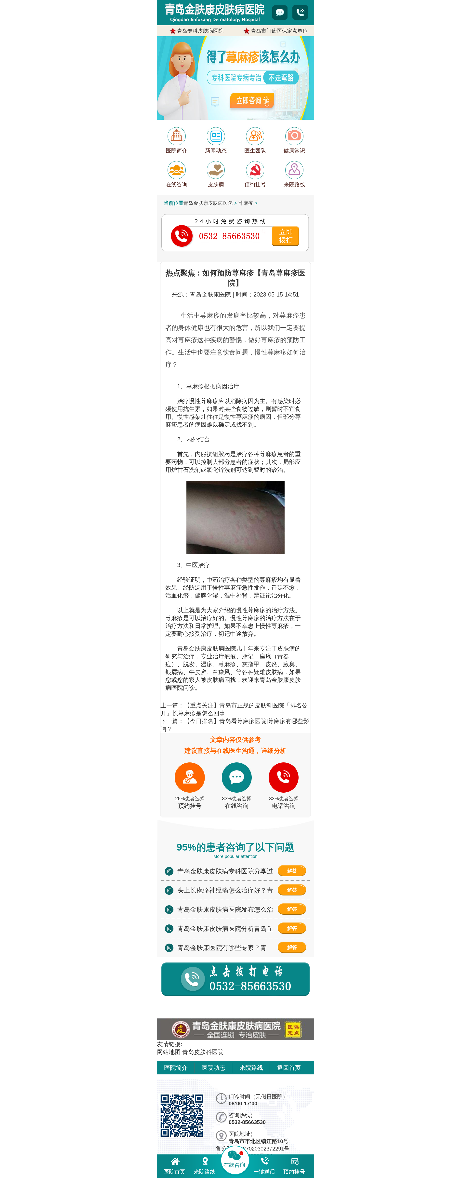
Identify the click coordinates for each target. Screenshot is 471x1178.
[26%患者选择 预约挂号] (190, 758)
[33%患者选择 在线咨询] (237, 758)
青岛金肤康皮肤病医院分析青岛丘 (225, 928)
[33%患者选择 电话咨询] (284, 758)
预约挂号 (294, 1172)
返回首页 (289, 1067)
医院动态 (213, 1067)
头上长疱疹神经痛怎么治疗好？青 (225, 890)
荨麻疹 (245, 203)
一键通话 (264, 1172)
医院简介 (176, 1067)
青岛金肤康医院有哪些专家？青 (222, 947)
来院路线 (251, 1067)
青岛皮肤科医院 (202, 1052)
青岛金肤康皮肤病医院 (208, 203)
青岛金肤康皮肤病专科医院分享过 (225, 871)
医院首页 (174, 1172)
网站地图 (169, 1052)
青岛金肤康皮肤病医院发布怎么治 (225, 909)
